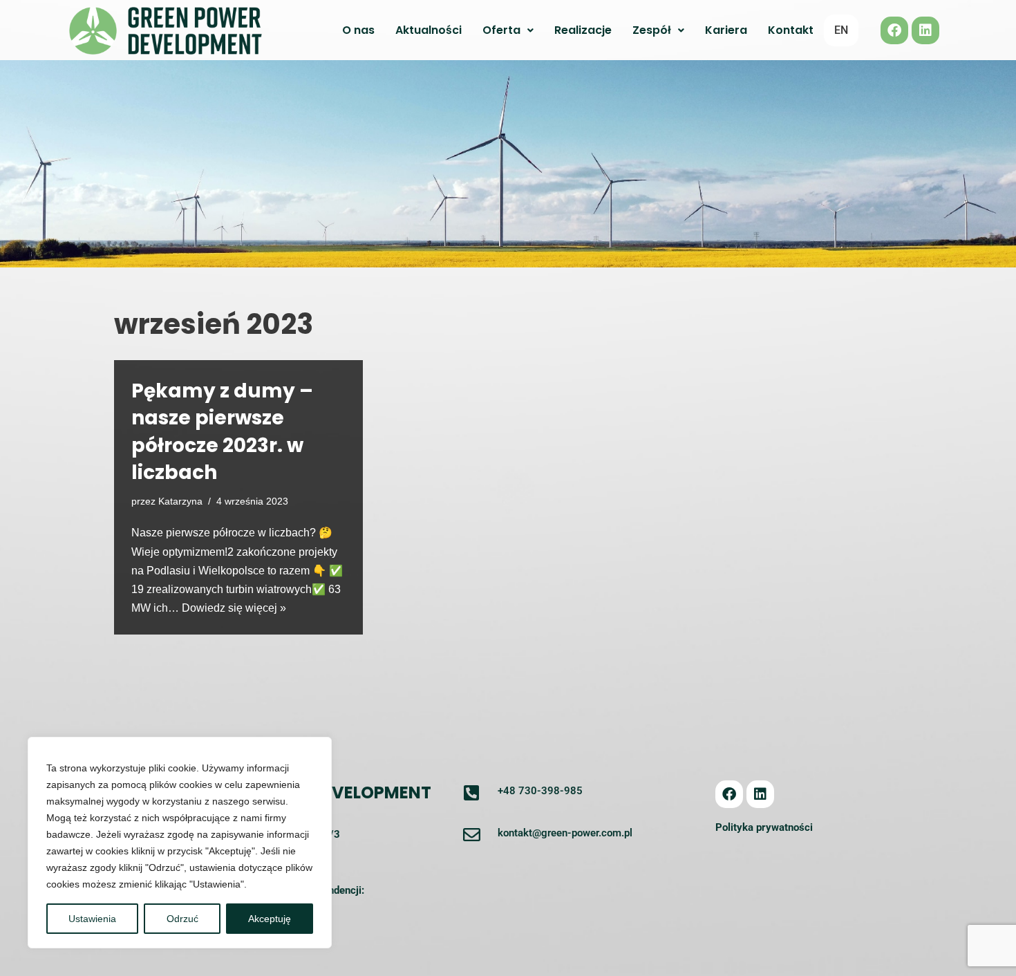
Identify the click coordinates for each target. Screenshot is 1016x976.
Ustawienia (92, 918)
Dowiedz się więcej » (234, 608)
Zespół (651, 30)
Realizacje (583, 30)
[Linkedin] (925, 30)
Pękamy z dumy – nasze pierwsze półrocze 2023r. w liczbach (222, 431)
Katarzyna (180, 501)
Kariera (726, 30)
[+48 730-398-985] (471, 792)
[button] (508, 30)
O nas (358, 30)
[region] (180, 842)
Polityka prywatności (764, 827)
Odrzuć (182, 918)
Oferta (501, 30)
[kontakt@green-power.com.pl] (471, 834)
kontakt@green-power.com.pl (565, 833)
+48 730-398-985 (540, 791)
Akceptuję (269, 918)
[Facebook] (894, 30)
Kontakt (790, 30)
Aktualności (428, 30)
